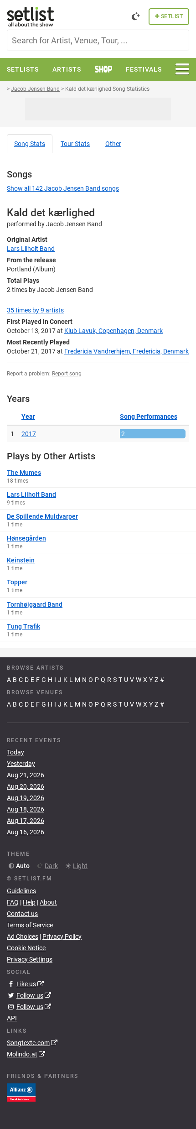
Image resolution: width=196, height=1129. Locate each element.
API (12, 1018)
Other (113, 143)
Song (29, 143)
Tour (75, 143)
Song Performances (148, 416)
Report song (67, 373)
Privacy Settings (29, 959)
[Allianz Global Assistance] (21, 1092)
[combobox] (98, 40)
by (35, 310)
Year (28, 416)
